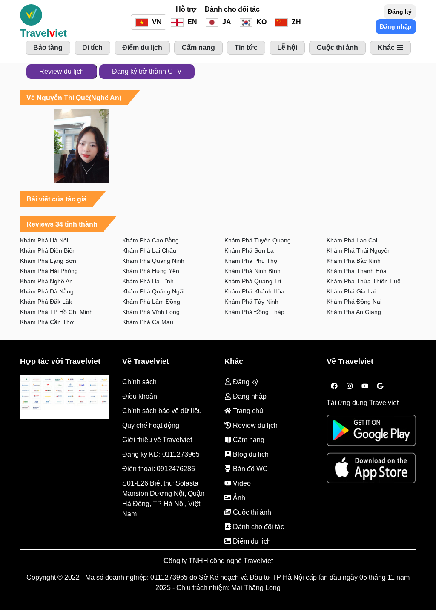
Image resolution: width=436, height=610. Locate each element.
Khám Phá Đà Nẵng (47, 291)
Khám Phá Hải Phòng (49, 271)
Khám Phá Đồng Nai (354, 301)
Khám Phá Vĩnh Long (151, 311)
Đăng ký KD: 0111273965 (161, 454)
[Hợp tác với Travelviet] (64, 397)
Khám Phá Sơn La (249, 250)
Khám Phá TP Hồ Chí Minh (56, 311)
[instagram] (349, 386)
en (191, 22)
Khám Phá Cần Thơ (47, 322)
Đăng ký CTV (147, 71)
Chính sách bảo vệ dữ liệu (162, 410)
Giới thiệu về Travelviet (157, 439)
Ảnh (238, 497)
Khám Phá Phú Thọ (250, 260)
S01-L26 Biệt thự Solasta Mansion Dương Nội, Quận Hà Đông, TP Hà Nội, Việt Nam (163, 499)
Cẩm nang (247, 439)
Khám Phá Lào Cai (352, 240)
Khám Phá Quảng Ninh (153, 260)
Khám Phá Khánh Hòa (254, 291)
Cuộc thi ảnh (251, 512)
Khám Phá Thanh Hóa (357, 271)
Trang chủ (247, 410)
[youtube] (364, 386)
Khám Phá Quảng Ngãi (153, 291)
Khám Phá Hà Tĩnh (148, 281)
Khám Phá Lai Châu (149, 250)
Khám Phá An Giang (354, 311)
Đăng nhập (396, 26)
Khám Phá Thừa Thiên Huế (364, 281)
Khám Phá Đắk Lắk (46, 301)
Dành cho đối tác (232, 9)
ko (261, 22)
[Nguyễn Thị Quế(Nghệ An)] (81, 146)
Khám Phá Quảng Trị (252, 281)
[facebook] (334, 386)
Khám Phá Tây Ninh (251, 301)
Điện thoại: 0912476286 (158, 468)
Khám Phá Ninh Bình (252, 271)
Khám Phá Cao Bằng (150, 240)
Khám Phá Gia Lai (351, 291)
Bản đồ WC (249, 468)
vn (156, 22)
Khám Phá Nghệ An (46, 281)
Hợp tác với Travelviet (60, 361)
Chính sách (139, 382)
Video (241, 483)
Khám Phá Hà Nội (44, 240)
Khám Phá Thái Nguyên (359, 250)
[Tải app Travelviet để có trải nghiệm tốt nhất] (371, 433)
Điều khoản (139, 396)
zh (295, 22)
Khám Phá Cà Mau (147, 322)
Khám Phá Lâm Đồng (151, 301)
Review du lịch (61, 71)
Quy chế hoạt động (150, 425)
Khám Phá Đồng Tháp (254, 311)
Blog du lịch (250, 454)
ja (226, 22)
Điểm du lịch (251, 541)
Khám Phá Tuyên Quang (257, 240)
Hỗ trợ (186, 9)
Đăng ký (400, 11)
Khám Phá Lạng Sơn (48, 260)
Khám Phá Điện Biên (48, 250)
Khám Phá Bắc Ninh (354, 260)
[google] (380, 386)
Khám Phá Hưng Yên (150, 271)
